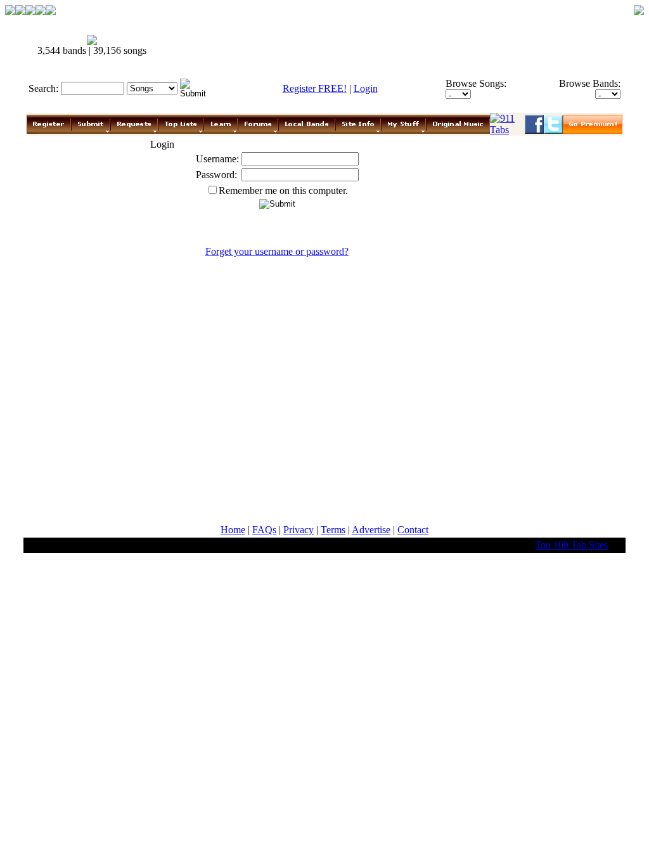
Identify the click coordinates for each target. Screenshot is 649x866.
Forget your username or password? (277, 251)
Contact (412, 529)
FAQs (264, 529)
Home (233, 529)
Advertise (371, 529)
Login (366, 88)
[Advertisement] (393, 45)
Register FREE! (315, 88)
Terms (333, 529)
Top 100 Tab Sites (571, 545)
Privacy (298, 529)
